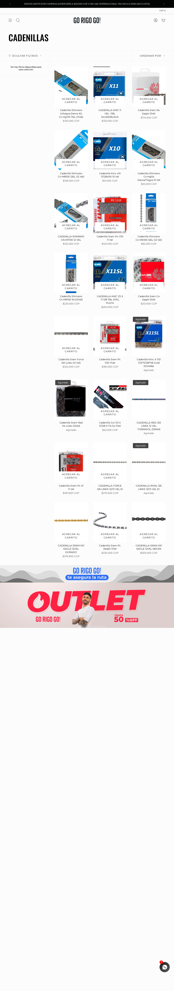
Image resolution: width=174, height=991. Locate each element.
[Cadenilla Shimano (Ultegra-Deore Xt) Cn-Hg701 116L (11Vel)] (71, 87)
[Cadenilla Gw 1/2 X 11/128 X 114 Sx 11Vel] (110, 399)
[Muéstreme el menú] (10, 20)
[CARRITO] (163, 20)
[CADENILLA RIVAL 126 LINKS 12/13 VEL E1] (149, 462)
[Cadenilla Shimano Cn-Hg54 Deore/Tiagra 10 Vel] (149, 150)
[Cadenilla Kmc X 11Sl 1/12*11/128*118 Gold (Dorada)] (149, 336)
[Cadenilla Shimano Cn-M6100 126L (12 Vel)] (149, 213)
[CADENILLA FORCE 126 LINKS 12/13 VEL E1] (110, 462)
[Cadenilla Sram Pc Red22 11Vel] (110, 522)
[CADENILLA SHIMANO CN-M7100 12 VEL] (71, 213)
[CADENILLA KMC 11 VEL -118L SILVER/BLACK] (110, 87)
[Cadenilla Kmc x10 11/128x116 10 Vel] (110, 150)
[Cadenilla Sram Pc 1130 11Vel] (110, 336)
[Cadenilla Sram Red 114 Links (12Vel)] (71, 399)
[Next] (164, 3)
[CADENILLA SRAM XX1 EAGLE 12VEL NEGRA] (149, 522)
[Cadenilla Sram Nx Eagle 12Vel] (149, 87)
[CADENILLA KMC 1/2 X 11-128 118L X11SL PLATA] (110, 273)
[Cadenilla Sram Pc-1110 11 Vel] (110, 213)
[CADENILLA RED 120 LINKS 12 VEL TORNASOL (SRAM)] (149, 399)
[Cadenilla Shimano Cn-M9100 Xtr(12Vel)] (71, 273)
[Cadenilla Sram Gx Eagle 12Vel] (149, 273)
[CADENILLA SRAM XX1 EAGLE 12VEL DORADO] (71, 522)
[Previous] (10, 3)
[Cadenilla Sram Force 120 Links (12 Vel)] (71, 336)
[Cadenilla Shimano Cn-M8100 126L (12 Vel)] (71, 150)
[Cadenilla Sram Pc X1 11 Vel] (71, 462)
